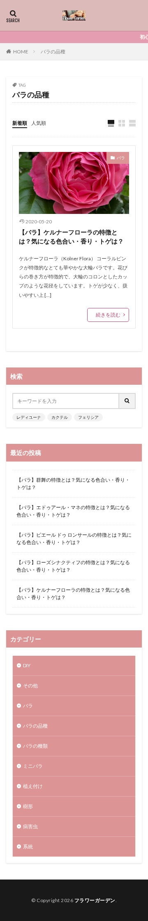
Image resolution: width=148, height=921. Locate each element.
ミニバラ (33, 766)
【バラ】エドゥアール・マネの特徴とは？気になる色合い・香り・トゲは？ (73, 511)
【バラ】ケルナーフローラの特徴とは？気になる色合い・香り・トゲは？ (71, 236)
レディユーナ (28, 417)
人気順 (38, 123)
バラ (121, 157)
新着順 (19, 123)
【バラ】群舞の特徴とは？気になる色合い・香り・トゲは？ (73, 483)
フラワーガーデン (95, 900)
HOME (20, 51)
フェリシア (88, 417)
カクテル (59, 417)
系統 (28, 846)
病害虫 (30, 826)
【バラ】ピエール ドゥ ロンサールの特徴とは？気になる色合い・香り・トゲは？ (74, 538)
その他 (30, 685)
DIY (26, 665)
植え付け (33, 786)
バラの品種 (53, 51)
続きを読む (108, 315)
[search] (127, 401)
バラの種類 (35, 746)
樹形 (28, 806)
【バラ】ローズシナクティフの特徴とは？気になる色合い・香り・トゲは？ (73, 566)
